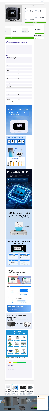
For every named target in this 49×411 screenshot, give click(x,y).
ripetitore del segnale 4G (27, 402)
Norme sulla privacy (18, 403)
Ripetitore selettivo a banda (27, 400)
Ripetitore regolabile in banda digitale (28, 401)
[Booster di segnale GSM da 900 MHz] (13, 13)
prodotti (17, 401)
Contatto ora (8, 394)
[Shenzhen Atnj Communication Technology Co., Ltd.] (7, 1)
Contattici (17, 402)
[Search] (39, 1)
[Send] (46, 409)
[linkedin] (48, 206)
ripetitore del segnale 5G (27, 403)
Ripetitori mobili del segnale (27, 399)
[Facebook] (48, 205)
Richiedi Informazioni (39, 33)
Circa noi (17, 400)
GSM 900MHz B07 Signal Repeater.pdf (10, 102)
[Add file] (38, 409)
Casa (17, 399)
